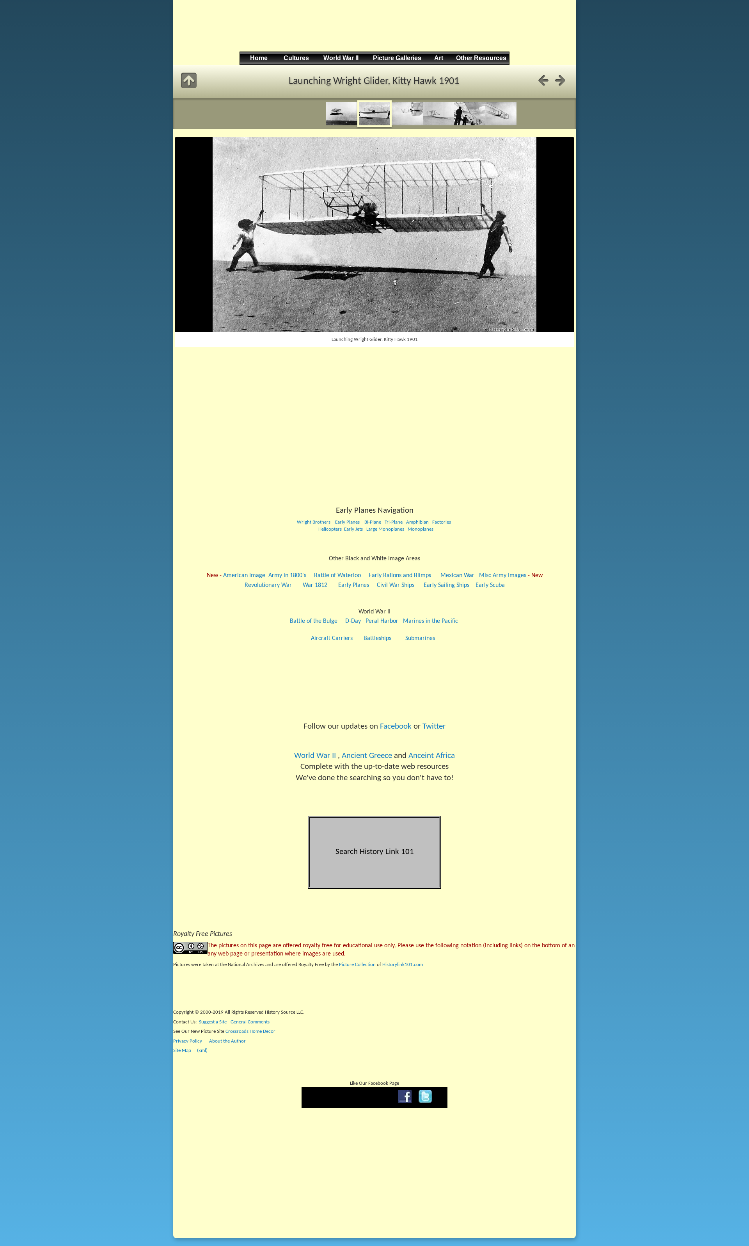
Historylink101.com (402, 964)
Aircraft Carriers (332, 638)
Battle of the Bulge (313, 621)
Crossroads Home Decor (250, 1031)
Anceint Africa (431, 756)
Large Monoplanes (385, 529)
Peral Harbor (382, 621)
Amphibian (417, 522)
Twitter (433, 726)
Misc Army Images (502, 575)
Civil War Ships (395, 585)
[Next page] (560, 80)
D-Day (353, 621)
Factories (441, 522)
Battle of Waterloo (337, 575)
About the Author (227, 1041)
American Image (244, 575)
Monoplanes (420, 529)
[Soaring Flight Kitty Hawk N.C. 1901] (407, 124)
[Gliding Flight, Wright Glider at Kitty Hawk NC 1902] (500, 124)
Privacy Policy (187, 1041)
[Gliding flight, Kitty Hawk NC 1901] (341, 124)
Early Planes (347, 522)
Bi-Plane (372, 522)
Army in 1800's (287, 575)
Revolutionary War (268, 585)
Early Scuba (490, 585)
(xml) (202, 1050)
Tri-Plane (394, 522)
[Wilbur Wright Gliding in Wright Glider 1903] (469, 124)
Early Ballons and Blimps (400, 575)
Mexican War (457, 575)
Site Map (182, 1050)
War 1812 (315, 585)
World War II (315, 756)
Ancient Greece (367, 756)
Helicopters (329, 529)
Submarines (420, 638)
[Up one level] (189, 80)
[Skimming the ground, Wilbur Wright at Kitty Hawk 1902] (438, 124)
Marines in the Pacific (430, 621)
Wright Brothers (313, 522)
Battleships (377, 638)
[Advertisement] (373, 31)
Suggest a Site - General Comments (234, 1022)
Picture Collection (357, 964)
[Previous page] (543, 80)
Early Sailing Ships (446, 585)
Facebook (396, 726)
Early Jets (353, 529)
